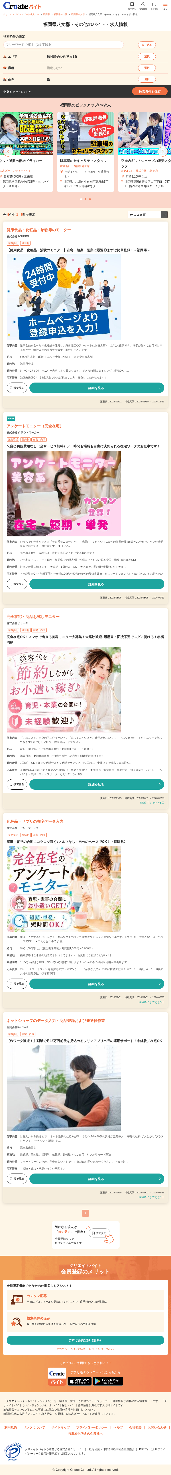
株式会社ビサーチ (17, 623)
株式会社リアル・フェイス (23, 828)
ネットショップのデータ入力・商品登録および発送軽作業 (56, 1021)
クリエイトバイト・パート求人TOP (21, 14)
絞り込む (147, 44)
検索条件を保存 (150, 91)
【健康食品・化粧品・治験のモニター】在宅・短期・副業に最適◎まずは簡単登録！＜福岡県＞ (78, 250)
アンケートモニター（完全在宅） (35, 426)
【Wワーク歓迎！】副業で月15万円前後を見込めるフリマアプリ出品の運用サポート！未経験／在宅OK (84, 1041)
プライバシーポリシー (91, 1427)
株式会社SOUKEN (18, 236)
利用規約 (10, 1427)
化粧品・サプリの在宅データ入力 (35, 821)
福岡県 (46, 14)
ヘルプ (118, 1427)
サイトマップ (60, 1427)
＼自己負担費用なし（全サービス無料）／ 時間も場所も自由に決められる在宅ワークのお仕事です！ (83, 446)
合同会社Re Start (17, 1027)
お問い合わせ (157, 1427)
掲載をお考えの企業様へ (85, 1433)
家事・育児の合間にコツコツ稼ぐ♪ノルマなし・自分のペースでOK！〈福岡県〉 (67, 841)
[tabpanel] (85, 152)
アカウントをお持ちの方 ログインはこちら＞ (85, 1349)
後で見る (19, 387)
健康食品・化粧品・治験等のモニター (39, 230)
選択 (147, 56)
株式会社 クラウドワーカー (23, 432)
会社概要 (135, 1427)
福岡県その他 (60, 14)
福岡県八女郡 (78, 14)
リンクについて (34, 1427)
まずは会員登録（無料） (85, 1340)
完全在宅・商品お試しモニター (33, 617)
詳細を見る (96, 388)
